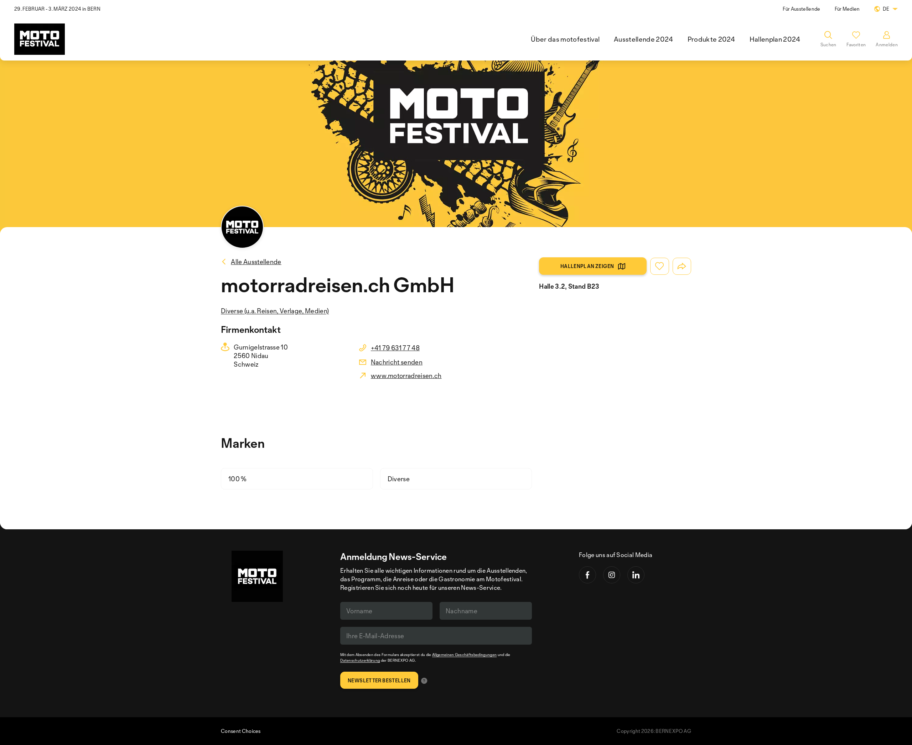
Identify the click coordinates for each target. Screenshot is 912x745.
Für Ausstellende (801, 9)
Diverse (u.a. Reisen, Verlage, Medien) (275, 311)
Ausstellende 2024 (643, 39)
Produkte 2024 (711, 39)
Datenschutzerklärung (360, 660)
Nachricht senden (397, 362)
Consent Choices (241, 731)
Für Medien (847, 9)
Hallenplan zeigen (587, 266)
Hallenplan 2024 (775, 39)
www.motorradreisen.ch (406, 375)
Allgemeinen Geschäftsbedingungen (464, 654)
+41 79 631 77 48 (395, 348)
